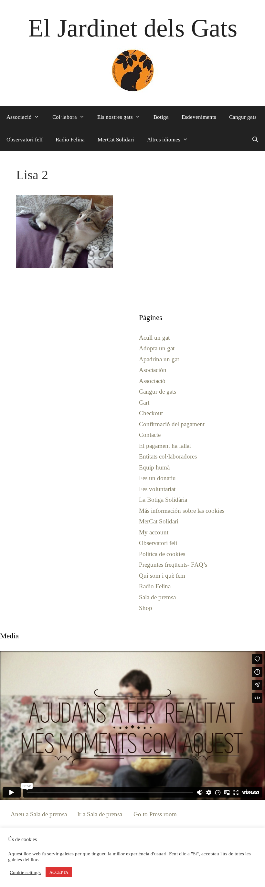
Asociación (152, 369)
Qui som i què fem (162, 575)
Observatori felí (24, 140)
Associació (19, 117)
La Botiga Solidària (163, 499)
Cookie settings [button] (25, 872)
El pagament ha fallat (165, 445)
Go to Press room (155, 814)
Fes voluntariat (157, 489)
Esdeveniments (199, 117)
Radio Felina (70, 140)
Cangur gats (243, 117)
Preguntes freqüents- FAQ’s (173, 564)
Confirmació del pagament (172, 424)
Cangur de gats (157, 391)
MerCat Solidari (116, 140)
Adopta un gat (157, 348)
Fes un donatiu (157, 478)
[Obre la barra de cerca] (255, 140)
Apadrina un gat (159, 359)
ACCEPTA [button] (58, 872)
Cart (144, 402)
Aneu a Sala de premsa (39, 814)
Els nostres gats (115, 117)
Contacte (150, 434)
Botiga (161, 117)
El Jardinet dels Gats (132, 28)
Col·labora (64, 117)
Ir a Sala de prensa (99, 814)
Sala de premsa (157, 597)
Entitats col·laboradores (168, 456)
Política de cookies (162, 554)
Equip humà (154, 467)
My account (153, 532)
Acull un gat (154, 337)
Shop (145, 607)
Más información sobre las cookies (181, 510)
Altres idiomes (163, 140)
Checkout (151, 413)
